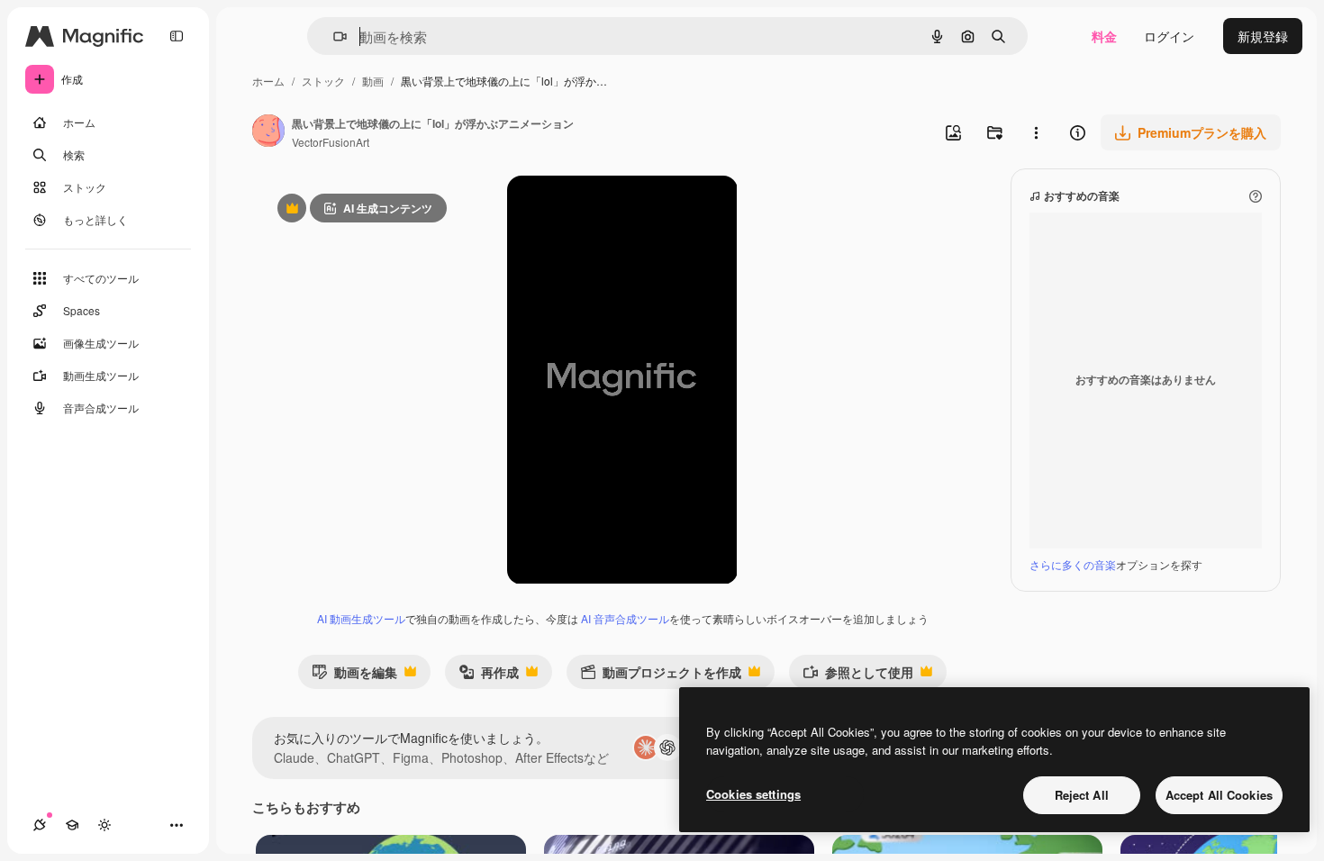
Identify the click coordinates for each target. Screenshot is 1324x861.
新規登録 (1263, 36)
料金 (1104, 36)
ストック (323, 80)
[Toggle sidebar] (176, 36)
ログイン (1169, 36)
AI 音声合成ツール (625, 618)
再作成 (488, 676)
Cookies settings (753, 793)
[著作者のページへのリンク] (268, 132)
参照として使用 (858, 676)
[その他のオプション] (1036, 132)
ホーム (268, 80)
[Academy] (72, 825)
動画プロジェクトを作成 (660, 676)
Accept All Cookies (1219, 794)
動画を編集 (354, 676)
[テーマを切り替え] (104, 825)
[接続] (39, 825)
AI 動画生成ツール (361, 618)
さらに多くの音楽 (1072, 564)
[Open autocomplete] (333, 36)
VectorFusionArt (330, 142)
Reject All (1082, 794)
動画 (373, 80)
